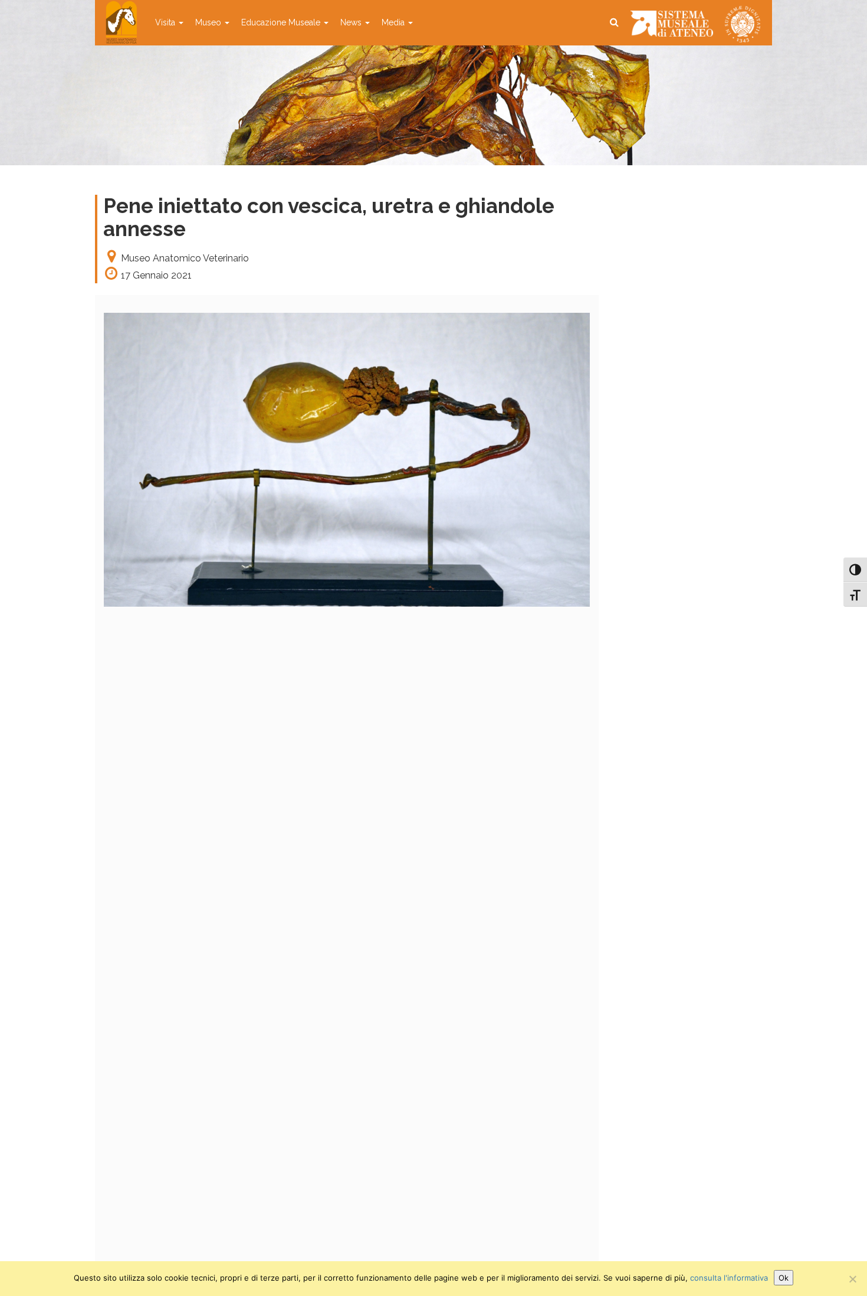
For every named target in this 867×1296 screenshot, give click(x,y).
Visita (166, 22)
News (352, 22)
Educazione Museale (282, 22)
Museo (209, 22)
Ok (784, 1277)
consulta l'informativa (729, 1277)
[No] (852, 1279)
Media (394, 22)
